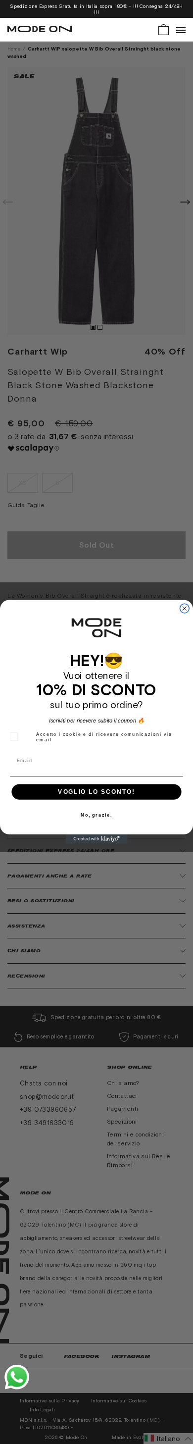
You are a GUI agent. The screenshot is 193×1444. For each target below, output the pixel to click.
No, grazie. (96, 815)
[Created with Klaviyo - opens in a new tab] (97, 839)
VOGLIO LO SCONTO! (96, 792)
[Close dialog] (184, 609)
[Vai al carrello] (163, 29)
